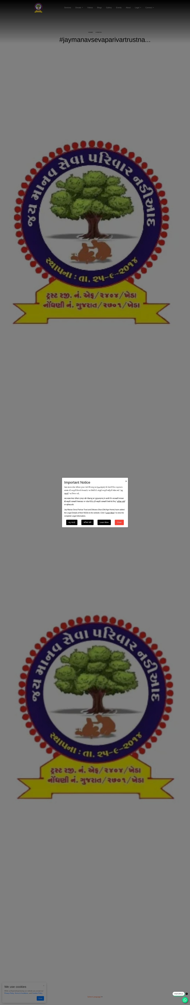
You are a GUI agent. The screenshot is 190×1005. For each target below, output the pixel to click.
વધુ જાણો (71, 522)
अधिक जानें (87, 522)
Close (119, 522)
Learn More (104, 522)
